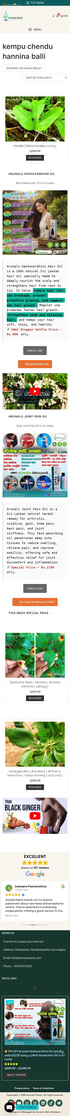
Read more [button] (11, 915)
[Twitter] (59, 1103)
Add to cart (35, 350)
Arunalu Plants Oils (36, 364)
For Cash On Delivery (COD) (36, 602)
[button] (35, 29)
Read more (35, 157)
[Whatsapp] (27, 1103)
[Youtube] (19, 1103)
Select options (16, 1075)
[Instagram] (35, 1103)
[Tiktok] (51, 1103)
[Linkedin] (43, 1103)
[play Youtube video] (35, 391)
